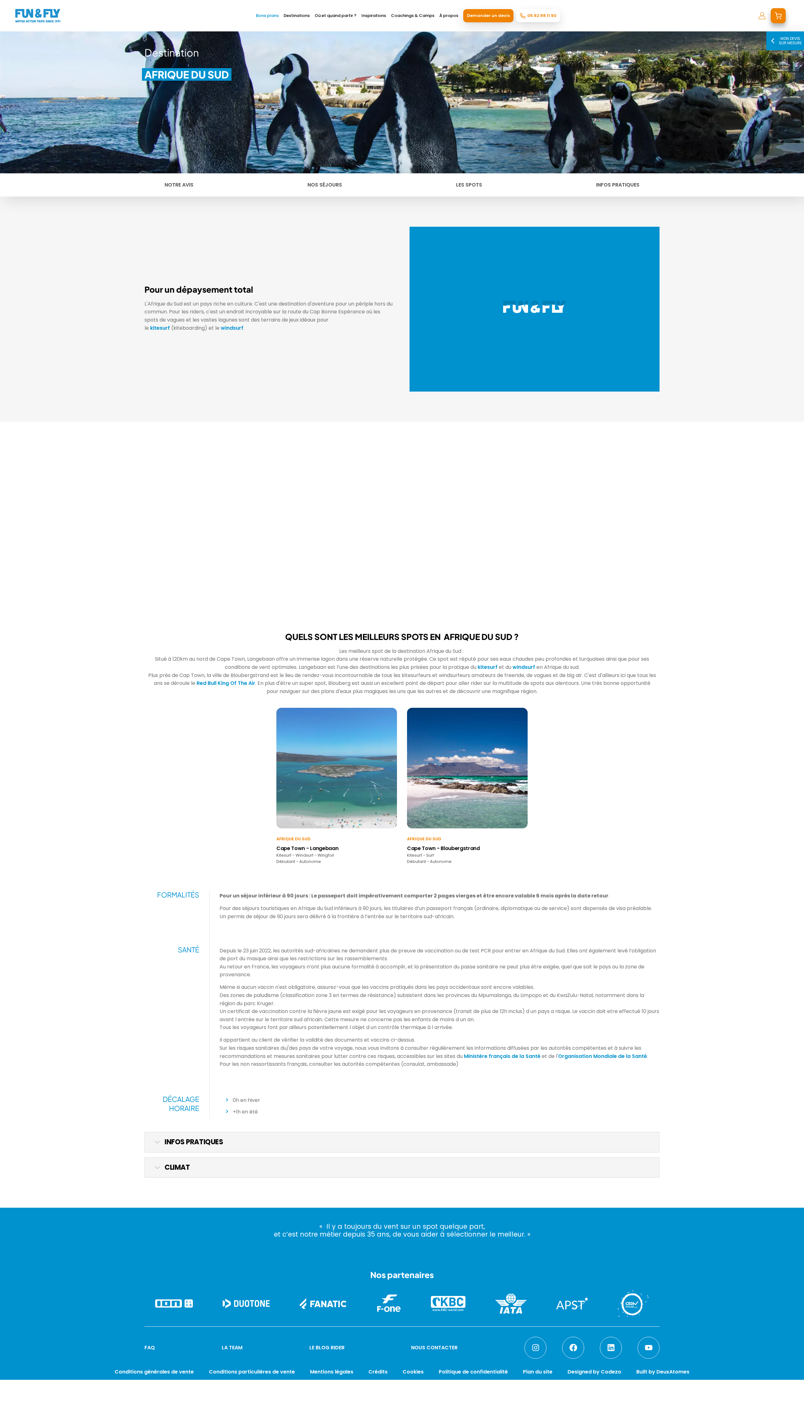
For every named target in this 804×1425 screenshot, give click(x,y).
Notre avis (179, 184)
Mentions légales (331, 1371)
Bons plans (267, 16)
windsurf (232, 328)
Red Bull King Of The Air (225, 683)
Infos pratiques (617, 184)
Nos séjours (324, 184)
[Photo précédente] (151, 532)
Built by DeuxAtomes (662, 1371)
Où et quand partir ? (335, 16)
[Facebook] (573, 1348)
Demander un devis (488, 16)
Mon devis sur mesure (790, 41)
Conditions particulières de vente (252, 1371)
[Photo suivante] (259, 532)
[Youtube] (649, 1348)
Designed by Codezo (594, 1371)
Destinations (297, 16)
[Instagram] (535, 1348)
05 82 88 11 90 (542, 16)
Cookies (413, 1371)
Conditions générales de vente (154, 1371)
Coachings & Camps (412, 16)
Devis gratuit (242, 1414)
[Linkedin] (611, 1348)
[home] (37, 15)
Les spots (469, 184)
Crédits (378, 1371)
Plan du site (537, 1371)
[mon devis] (778, 15)
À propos (448, 16)
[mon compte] (762, 15)
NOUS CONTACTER (434, 1347)
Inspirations (373, 16)
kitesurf (160, 328)
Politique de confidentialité (473, 1371)
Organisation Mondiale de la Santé (602, 1056)
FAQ (149, 1347)
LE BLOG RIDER (327, 1347)
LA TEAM (232, 1347)
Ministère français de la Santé (502, 1056)
